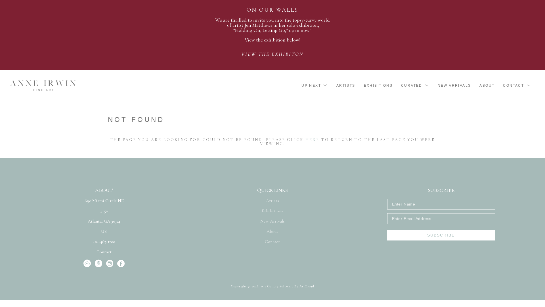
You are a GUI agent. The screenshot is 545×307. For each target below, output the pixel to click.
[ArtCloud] (88, 263)
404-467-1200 (104, 241)
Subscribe (441, 235)
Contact (104, 252)
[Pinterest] (99, 263)
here (312, 139)
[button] (314, 86)
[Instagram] (110, 263)
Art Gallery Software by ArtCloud (287, 286)
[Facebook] (121, 263)
